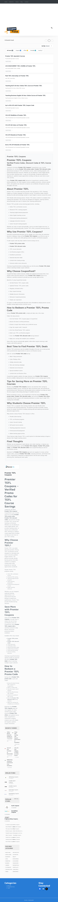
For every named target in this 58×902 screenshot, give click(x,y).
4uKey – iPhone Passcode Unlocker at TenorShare (9, 735)
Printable (33, 50)
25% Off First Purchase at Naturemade (10, 750)
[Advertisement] (29, 14)
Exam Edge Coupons (13, 789)
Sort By (40, 50)
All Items (10, 50)
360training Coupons (13, 776)
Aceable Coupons (13, 786)
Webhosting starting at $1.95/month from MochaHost (10, 762)
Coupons (18, 50)
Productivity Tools (11, 886)
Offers (26, 50)
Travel (8, 888)
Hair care (9, 885)
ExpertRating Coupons (14, 793)
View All (16, 798)
